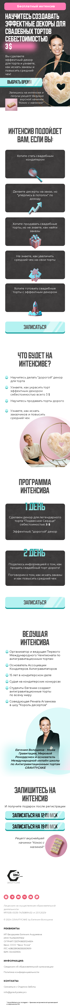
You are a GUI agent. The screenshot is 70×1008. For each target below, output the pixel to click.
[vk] (24, 897)
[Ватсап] (37, 897)
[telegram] (12, 897)
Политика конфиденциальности (21, 972)
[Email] (30, 897)
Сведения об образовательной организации (28, 966)
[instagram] (6, 897)
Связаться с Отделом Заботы (20, 986)
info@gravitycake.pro (15, 992)
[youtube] (18, 897)
